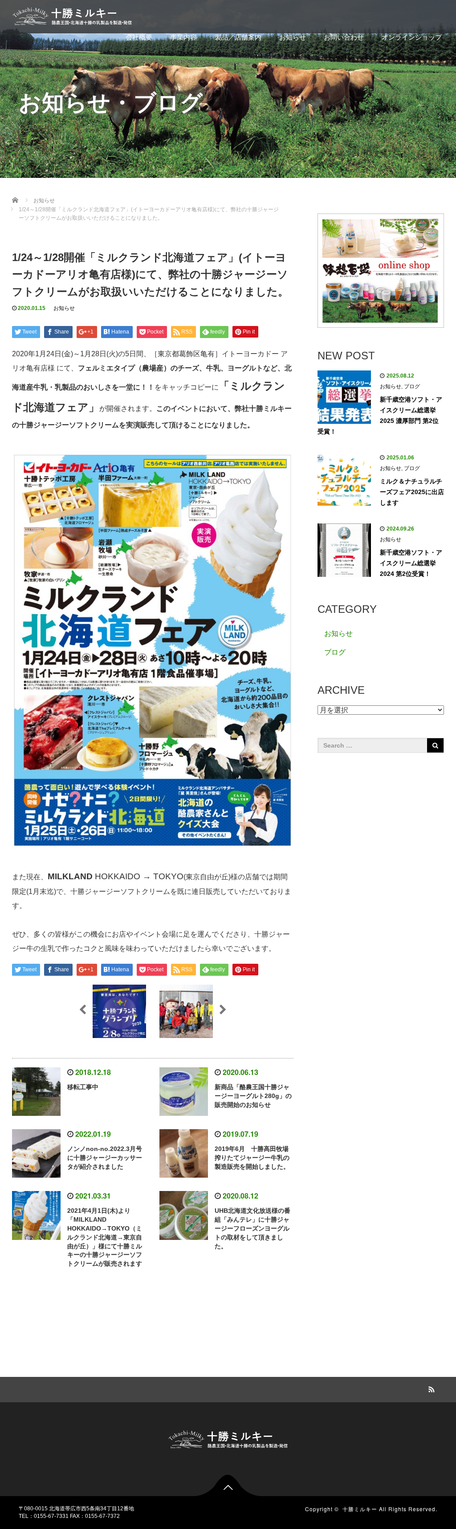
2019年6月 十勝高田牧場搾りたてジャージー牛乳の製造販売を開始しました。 (252, 1157)
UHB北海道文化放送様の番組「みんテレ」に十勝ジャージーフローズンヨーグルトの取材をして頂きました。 (252, 1228)
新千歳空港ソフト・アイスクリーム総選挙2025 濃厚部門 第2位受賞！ (380, 415)
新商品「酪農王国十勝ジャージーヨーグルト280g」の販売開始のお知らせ (253, 1095)
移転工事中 (82, 1086)
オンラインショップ (412, 37)
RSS (430, 1388)
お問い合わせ (344, 37)
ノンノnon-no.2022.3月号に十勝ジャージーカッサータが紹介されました (104, 1157)
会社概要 (139, 37)
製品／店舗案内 (238, 37)
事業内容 (183, 37)
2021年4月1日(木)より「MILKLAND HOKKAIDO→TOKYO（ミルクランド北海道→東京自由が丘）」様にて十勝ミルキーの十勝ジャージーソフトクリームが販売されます (104, 1237)
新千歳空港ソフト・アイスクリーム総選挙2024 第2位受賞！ (411, 563)
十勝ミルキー (359, 1509)
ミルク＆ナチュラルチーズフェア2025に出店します (412, 492)
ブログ (412, 386)
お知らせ (292, 37)
